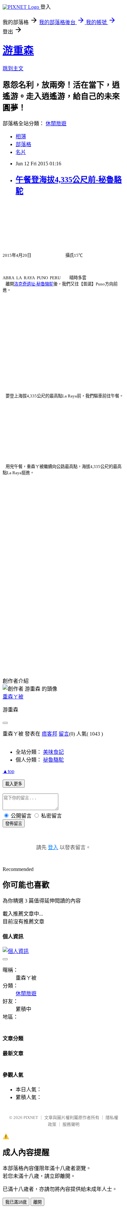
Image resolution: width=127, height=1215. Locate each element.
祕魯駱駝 (53, 760)
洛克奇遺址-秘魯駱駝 (33, 284)
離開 (37, 1202)
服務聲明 (71, 1124)
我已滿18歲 (16, 1202)
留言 (64, 734)
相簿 (21, 136)
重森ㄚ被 (13, 696)
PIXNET (30, 1117)
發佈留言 (13, 823)
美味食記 (53, 752)
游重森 (18, 50)
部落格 (23, 144)
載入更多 (13, 783)
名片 (21, 152)
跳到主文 (13, 68)
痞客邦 (49, 734)
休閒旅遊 (56, 123)
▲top (8, 771)
